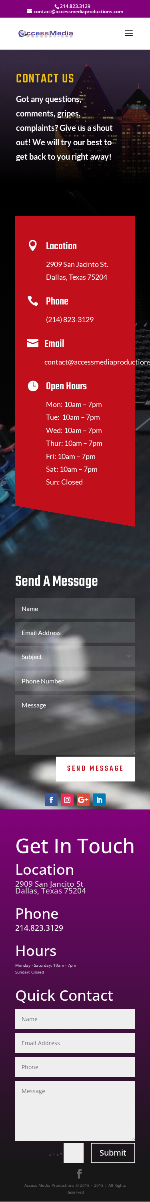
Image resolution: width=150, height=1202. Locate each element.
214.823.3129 (75, 6)
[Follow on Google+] (83, 799)
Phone (57, 302)
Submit (113, 1152)
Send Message (95, 769)
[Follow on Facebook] (51, 799)
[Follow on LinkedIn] (99, 799)
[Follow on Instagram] (67, 799)
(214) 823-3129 (70, 319)
